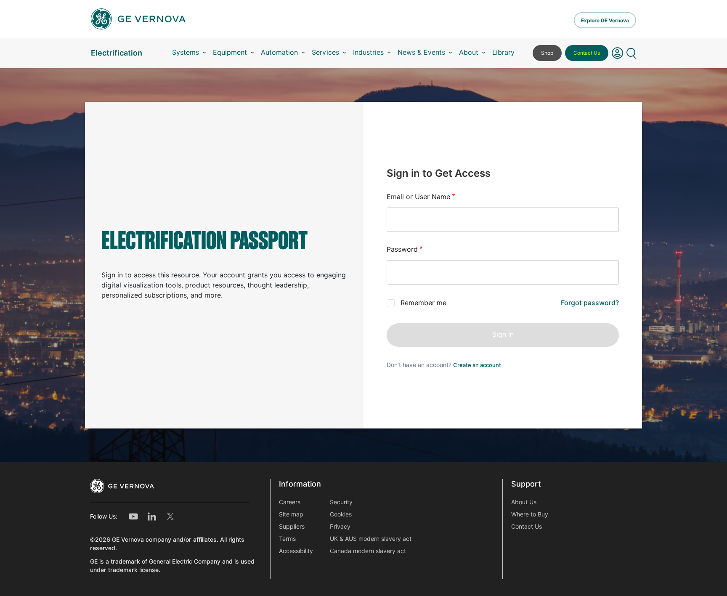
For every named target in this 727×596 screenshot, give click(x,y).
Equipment (230, 52)
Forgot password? (590, 303)
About (468, 52)
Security (341, 502)
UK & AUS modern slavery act (370, 538)
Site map (291, 514)
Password (402, 249)
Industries (368, 52)
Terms (287, 538)
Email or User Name (418, 197)
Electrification (116, 52)
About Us (523, 502)
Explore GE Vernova (605, 20)
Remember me (423, 303)
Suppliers (292, 526)
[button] (617, 53)
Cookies (341, 514)
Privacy (340, 526)
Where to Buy (529, 514)
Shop (547, 53)
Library (503, 52)
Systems (185, 52)
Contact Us (586, 53)
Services (325, 52)
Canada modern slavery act (368, 551)
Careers (289, 502)
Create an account (477, 365)
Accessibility (296, 551)
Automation (279, 52)
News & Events (421, 52)
